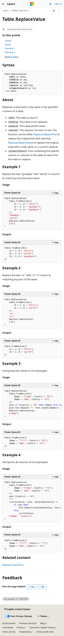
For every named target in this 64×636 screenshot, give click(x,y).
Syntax (8, 40)
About (8, 44)
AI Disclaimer (9, 623)
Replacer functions (13, 564)
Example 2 (10, 52)
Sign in (58, 3)
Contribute (7, 627)
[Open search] (50, 4)
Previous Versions (28, 623)
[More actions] (59, 10)
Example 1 (10, 48)
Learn (6, 10)
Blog (42, 623)
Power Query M (20, 10)
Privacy (20, 627)
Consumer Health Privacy (41, 627)
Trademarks (25, 631)
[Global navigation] (3, 4)
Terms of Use (8, 631)
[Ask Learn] (53, 10)
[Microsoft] (32, 4)
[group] (32, 404)
